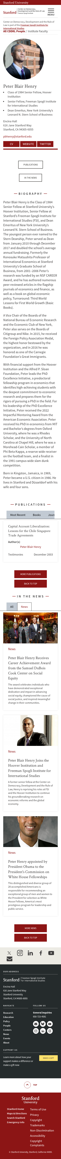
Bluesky (43, 1024)
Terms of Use (38, 1109)
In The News (30, 177)
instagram (20, 953)
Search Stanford (16, 1117)
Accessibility (37, 1136)
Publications (30, 164)
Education (8, 1017)
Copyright (36, 1120)
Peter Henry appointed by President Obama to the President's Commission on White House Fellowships (30, 866)
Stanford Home (15, 1109)
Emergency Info (15, 1122)
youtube (51, 953)
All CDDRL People (14, 31)
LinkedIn (43, 1031)
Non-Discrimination (42, 1130)
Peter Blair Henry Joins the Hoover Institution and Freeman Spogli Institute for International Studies (30, 763)
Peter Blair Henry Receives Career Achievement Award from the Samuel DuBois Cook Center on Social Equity (30, 661)
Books (37, 515)
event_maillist (9, 959)
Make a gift (48, 1058)
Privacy (34, 1115)
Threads (50, 1031)
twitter (9, 953)
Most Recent (17, 515)
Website (28, 144)
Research (8, 1012)
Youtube (50, 1024)
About (6, 1042)
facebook (41, 953)
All (12, 607)
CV (11, 144)
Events (6, 1038)
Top (35, 1085)
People (7, 1025)
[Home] (24, 11)
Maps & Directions (17, 1113)
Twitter (45, 144)
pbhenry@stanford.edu (17, 136)
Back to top (30, 583)
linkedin (30, 953)
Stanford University (15, 2)
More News (30, 928)
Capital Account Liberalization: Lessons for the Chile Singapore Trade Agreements (30, 541)
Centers (7, 1029)
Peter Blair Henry (30, 547)
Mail (36, 1024)
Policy (6, 1021)
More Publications (30, 574)
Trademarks (37, 1125)
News (24, 607)
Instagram (36, 1031)
